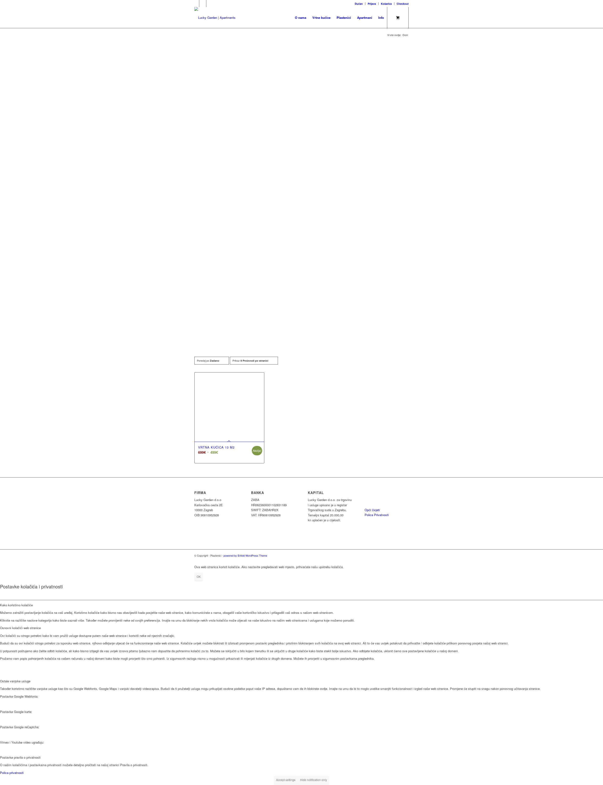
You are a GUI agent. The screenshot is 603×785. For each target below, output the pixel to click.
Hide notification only (313, 780)
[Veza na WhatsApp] (195, 3)
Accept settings (285, 780)
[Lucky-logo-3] (215, 17)
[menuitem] (358, 3)
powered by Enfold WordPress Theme (245, 555)
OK (199, 577)
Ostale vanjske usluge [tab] (15, 681)
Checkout (403, 3)
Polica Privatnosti (377, 515)
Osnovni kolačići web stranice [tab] (20, 628)
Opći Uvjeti (372, 510)
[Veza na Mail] (202, 3)
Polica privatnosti (12, 772)
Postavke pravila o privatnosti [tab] (20, 757)
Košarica (386, 3)
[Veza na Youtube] (209, 3)
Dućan (359, 3)
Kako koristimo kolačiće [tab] (16, 605)
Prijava (372, 3)
